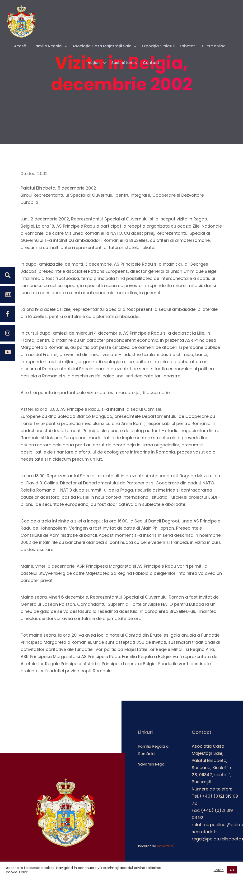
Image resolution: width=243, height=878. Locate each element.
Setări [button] (219, 870)
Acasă (20, 46)
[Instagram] (7, 333)
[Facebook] (7, 314)
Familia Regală (47, 46)
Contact (151, 62)
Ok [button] (232, 870)
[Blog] (7, 294)
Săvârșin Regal (151, 764)
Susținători (121, 62)
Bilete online (213, 46)
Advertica (165, 846)
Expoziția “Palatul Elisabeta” (168, 46)
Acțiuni (94, 62)
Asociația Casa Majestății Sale (101, 46)
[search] (7, 275)
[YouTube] (7, 352)
